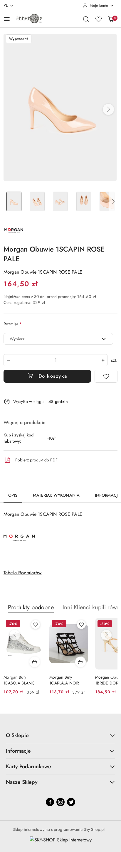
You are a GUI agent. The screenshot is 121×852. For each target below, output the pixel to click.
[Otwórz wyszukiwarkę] (86, 19)
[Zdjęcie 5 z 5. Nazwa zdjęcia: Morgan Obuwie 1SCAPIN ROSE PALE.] (107, 201)
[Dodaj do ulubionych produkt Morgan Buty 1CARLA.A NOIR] (81, 624)
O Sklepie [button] (17, 735)
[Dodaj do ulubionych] (106, 376)
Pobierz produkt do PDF (36, 460)
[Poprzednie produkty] (14, 635)
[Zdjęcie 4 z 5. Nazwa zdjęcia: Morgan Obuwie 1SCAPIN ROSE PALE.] (83, 201)
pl (6, 5)
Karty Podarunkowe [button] (28, 766)
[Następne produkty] (106, 635)
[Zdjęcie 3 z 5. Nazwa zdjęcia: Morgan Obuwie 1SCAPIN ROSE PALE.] (60, 201)
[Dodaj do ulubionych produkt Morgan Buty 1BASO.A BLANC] (35, 624)
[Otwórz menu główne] (7, 19)
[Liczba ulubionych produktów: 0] (98, 19)
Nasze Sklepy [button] (22, 782)
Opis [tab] (13, 495)
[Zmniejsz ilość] (8, 360)
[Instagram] (60, 802)
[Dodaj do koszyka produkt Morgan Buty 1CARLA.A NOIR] (80, 662)
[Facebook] (50, 802)
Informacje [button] (18, 751)
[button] (108, 109)
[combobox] (58, 339)
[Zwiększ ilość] (102, 360)
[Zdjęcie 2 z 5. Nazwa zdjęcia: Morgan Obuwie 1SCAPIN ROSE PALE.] (37, 201)
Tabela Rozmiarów (23, 572)
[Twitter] (71, 802)
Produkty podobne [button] (31, 607)
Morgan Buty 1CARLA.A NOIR (64, 680)
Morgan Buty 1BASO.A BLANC (19, 680)
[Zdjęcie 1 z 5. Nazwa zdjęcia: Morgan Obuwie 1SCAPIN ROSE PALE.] (14, 201)
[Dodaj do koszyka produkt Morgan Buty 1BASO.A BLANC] (34, 662)
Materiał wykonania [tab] (56, 495)
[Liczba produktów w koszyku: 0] (110, 19)
